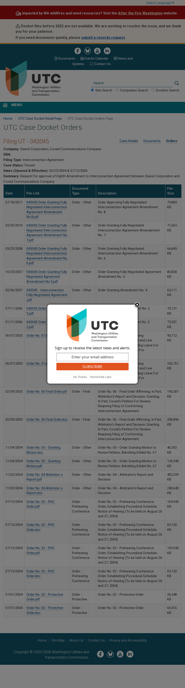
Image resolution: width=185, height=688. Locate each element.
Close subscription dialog (137, 305)
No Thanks (80, 377)
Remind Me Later (101, 377)
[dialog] (92, 344)
